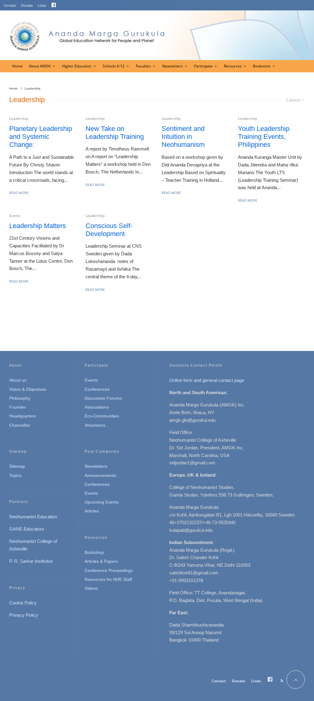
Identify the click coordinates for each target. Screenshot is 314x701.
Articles (92, 511)
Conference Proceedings (109, 570)
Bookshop (94, 552)
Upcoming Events (102, 502)
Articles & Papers (101, 561)
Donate (27, 5)
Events (15, 215)
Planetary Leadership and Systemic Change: (40, 137)
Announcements (100, 475)
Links (42, 5)
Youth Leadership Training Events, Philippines (263, 137)
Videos (91, 588)
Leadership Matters (37, 226)
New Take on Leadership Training (115, 132)
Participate (203, 66)
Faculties (143, 66)
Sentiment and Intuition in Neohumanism (183, 137)
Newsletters (172, 66)
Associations (97, 407)
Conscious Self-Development (109, 230)
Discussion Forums (103, 398)
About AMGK (40, 66)
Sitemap (17, 466)
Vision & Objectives (27, 389)
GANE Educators (26, 528)
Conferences (97, 389)
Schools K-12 (113, 66)
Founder (17, 407)
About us (17, 380)
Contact (10, 5)
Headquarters (22, 415)
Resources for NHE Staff (108, 579)
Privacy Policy (23, 615)
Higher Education (76, 66)
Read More (19, 192)
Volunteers (95, 425)
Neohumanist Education (33, 516)
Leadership (18, 118)
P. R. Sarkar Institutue (31, 561)
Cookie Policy (23, 602)
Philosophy (19, 398)
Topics (15, 475)
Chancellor (19, 425)
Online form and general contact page (206, 380)
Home (17, 66)
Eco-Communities (102, 415)
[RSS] (282, 681)
